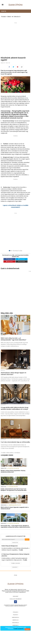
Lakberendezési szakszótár (15, 536)
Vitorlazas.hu (15, 612)
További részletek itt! (18, 628)
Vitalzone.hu (15, 614)
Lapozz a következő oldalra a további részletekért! (15, 206)
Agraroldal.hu (15, 625)
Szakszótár (15, 542)
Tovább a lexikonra (15, 563)
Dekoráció (14, 567)
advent (9, 98)
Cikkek (9, 16)
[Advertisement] (15, 39)
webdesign (12, 605)
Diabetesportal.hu (15, 617)
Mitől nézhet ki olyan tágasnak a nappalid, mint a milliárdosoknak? (15, 508)
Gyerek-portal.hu (15, 622)
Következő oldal (17, 250)
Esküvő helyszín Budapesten (10, 546)
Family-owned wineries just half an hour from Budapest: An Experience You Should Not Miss (14, 489)
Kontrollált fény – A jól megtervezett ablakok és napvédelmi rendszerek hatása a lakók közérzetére (15, 526)
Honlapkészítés (7, 605)
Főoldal (3, 16)
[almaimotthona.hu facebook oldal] (15, 601)
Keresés (27, 539)
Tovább (21, 550)
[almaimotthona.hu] (15, 4)
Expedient (25, 605)
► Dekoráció (16, 16)
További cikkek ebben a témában (10, 452)
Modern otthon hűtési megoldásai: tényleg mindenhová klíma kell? (13, 471)
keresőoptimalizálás (19, 605)
